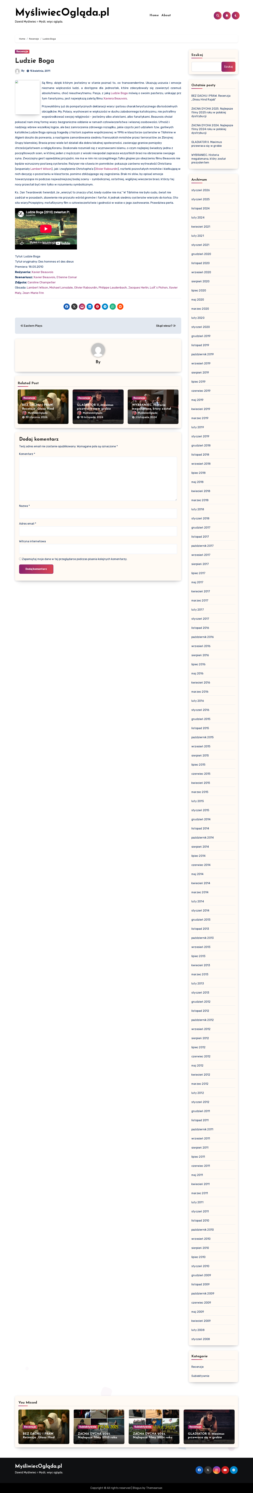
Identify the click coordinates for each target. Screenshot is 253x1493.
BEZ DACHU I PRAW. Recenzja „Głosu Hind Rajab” (38, 409)
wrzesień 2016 (201, 646)
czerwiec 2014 (201, 865)
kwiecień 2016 (200, 682)
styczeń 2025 (200, 199)
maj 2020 (197, 299)
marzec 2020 (200, 308)
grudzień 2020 (201, 254)
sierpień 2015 (200, 755)
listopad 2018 (200, 454)
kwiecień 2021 (200, 226)
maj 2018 (197, 482)
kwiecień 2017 (200, 591)
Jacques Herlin (138, 287)
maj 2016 (197, 673)
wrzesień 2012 (201, 1029)
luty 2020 (197, 317)
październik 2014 (202, 837)
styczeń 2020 (200, 327)
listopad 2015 (200, 728)
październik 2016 (202, 637)
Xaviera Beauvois (115, 98)
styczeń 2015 (200, 810)
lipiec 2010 (198, 1257)
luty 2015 (197, 801)
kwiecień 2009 (201, 1321)
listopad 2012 (200, 1010)
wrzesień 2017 (200, 555)
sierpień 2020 (200, 281)
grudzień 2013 (200, 919)
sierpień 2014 (200, 846)
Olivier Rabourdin (106, 168)
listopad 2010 (200, 1220)
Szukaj (197, 55)
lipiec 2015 (198, 764)
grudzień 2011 (200, 1111)
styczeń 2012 (200, 1102)
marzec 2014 (199, 892)
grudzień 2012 (201, 1001)
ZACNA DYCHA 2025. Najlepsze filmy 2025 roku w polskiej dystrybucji (212, 112)
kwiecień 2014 (200, 883)
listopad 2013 (200, 928)
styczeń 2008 (200, 1339)
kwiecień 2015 (200, 783)
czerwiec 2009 (201, 1302)
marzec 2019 (199, 418)
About (166, 15)
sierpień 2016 (200, 655)
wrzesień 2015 (200, 746)
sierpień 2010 (200, 1248)
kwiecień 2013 (200, 965)
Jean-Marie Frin (33, 293)
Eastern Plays (32, 325)
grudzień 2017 (200, 527)
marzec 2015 (199, 792)
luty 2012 (197, 1093)
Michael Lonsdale (61, 287)
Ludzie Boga (34, 61)
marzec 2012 (199, 1083)
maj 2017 (197, 582)
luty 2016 (197, 700)
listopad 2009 (200, 1284)
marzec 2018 (199, 500)
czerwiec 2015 (200, 773)
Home (154, 15)
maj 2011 (197, 1175)
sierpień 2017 (200, 564)
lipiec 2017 (198, 573)
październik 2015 (202, 737)
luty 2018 (197, 509)
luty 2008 (197, 1330)
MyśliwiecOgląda (38, 413)
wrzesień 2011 (200, 1138)
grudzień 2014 (201, 819)
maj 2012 (197, 1065)
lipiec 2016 (198, 664)
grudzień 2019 (201, 336)
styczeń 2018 (200, 518)
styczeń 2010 (200, 1266)
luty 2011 (197, 1202)
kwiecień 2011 (200, 1184)
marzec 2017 (199, 600)
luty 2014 (197, 901)
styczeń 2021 (200, 245)
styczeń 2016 (200, 710)
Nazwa (24, 506)
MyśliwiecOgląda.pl (62, 13)
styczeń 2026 (200, 190)
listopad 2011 (200, 1120)
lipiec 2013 (198, 956)
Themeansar (154, 1488)
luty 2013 (197, 983)
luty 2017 (197, 609)
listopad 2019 (200, 345)
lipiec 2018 (198, 472)
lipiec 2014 (198, 855)
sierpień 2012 (200, 1038)
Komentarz (27, 454)
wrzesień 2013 (200, 947)
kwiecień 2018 (200, 491)
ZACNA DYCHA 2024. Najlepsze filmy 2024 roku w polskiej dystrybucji (212, 129)
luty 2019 (197, 427)
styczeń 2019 (200, 436)
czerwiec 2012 (201, 1056)
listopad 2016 (200, 628)
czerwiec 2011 (200, 1165)
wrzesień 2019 (201, 363)
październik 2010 (202, 1229)
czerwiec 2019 (201, 390)
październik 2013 (202, 938)
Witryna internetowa (32, 541)
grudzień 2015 (200, 719)
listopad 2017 (200, 536)
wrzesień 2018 (201, 463)
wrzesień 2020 (201, 272)
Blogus (137, 1488)
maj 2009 (197, 1311)
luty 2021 (197, 235)
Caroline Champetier (42, 282)
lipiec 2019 (198, 381)
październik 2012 (202, 1020)
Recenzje (22, 51)
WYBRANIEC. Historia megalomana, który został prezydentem (151, 409)
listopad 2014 (200, 828)
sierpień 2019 (200, 372)
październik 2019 (202, 354)
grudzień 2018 (201, 445)
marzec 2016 (199, 691)
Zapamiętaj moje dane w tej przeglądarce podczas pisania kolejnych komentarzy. (74, 559)
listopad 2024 (200, 208)
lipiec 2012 (198, 1047)
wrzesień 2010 (201, 1238)
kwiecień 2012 (200, 1074)
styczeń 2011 (200, 1211)
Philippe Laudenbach (113, 287)
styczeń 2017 (200, 618)
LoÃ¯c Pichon (159, 287)
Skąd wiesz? (164, 325)
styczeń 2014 (200, 910)
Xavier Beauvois (42, 272)
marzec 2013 (199, 974)
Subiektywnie (200, 1376)
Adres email (27, 523)
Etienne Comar (67, 277)
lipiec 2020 (198, 290)
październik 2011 (202, 1129)
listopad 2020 (200, 263)
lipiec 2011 (198, 1156)
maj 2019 (197, 400)
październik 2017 (202, 545)
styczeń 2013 (200, 992)
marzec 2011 (199, 1193)
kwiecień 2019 (200, 409)
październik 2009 (202, 1293)
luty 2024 (197, 217)
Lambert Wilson (40, 168)
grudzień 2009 (201, 1275)
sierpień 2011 (200, 1147)
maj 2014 (197, 874)
